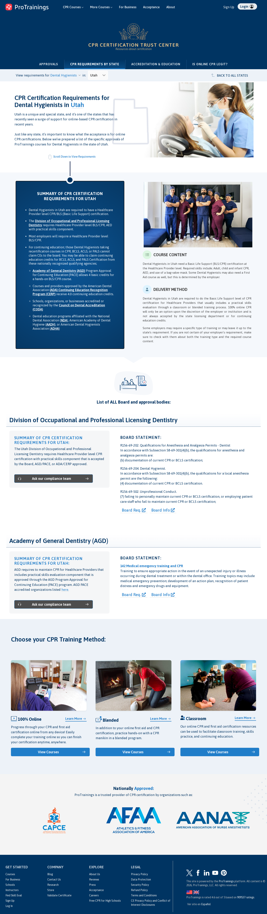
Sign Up (228, 7)
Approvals (48, 64)
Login (244, 6)
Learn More (73, 719)
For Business (127, 7)
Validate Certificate (59, 895)
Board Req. (132, 510)
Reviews (94, 879)
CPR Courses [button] (72, 7)
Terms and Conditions (144, 895)
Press (92, 884)
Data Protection (141, 879)
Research (53, 884)
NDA (64, 320)
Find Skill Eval (13, 895)
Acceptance (151, 7)
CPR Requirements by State (97, 64)
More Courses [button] (100, 7)
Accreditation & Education (155, 64)
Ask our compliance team (51, 479)
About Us (94, 874)
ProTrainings (226, 881)
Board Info (161, 510)
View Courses (48, 752)
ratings (245, 897)
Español (206, 904)
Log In (9, 906)
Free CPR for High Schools (105, 900)
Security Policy (140, 884)
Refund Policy (139, 890)
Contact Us (54, 879)
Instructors (12, 890)
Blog (50, 874)
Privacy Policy (139, 874)
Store (50, 890)
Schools (10, 884)
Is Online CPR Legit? (210, 64)
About (170, 7)
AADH (50, 324)
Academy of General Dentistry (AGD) (59, 270)
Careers (94, 895)
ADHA (55, 328)
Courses (10, 874)
